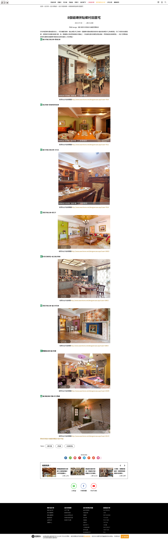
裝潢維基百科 (87, 532)
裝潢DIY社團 (67, 520)
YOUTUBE (106, 520)
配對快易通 (67, 512)
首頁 (41, 6)
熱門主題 (85, 530)
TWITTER (106, 530)
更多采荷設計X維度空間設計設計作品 (51, 439)
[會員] (162, 2)
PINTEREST (106, 527)
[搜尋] (165, 2)
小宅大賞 (109, 2)
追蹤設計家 (106, 508)
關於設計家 (50, 508)
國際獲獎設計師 (100, 2)
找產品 (71, 2)
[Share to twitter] (84, 458)
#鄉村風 (49, 446)
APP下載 (66, 510)
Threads (105, 517)
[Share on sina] (93, 458)
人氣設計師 (91, 2)
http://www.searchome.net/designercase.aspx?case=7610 (90, 99)
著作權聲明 (50, 512)
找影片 (77, 2)
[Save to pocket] (75, 458)
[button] (120, 465)
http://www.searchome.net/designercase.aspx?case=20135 (90, 436)
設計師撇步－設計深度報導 (58, 6)
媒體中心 (49, 522)
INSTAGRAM (106, 515)
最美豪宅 (116, 2)
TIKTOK (105, 522)
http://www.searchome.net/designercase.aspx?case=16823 (90, 251)
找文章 (65, 2)
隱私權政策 (86, 536)
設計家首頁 (86, 510)
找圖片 (60, 2)
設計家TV (83, 2)
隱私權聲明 (50, 515)
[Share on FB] (65, 458)
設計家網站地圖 (88, 508)
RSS (104, 532)
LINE (104, 512)
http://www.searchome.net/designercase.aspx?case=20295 (90, 391)
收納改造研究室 (68, 517)
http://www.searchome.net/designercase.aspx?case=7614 (90, 207)
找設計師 (53, 2)
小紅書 (105, 525)
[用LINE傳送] (70, 458)
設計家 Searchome (4, 2)
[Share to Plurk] (89, 458)
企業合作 (49, 520)
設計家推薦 (67, 508)
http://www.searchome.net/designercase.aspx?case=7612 (90, 144)
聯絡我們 (49, 517)
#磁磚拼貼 (69, 446)
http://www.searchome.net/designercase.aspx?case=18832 (90, 300)
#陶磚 (59, 446)
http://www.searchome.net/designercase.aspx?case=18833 (90, 346)
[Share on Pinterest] (79, 458)
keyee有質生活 (68, 515)
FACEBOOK (106, 510)
